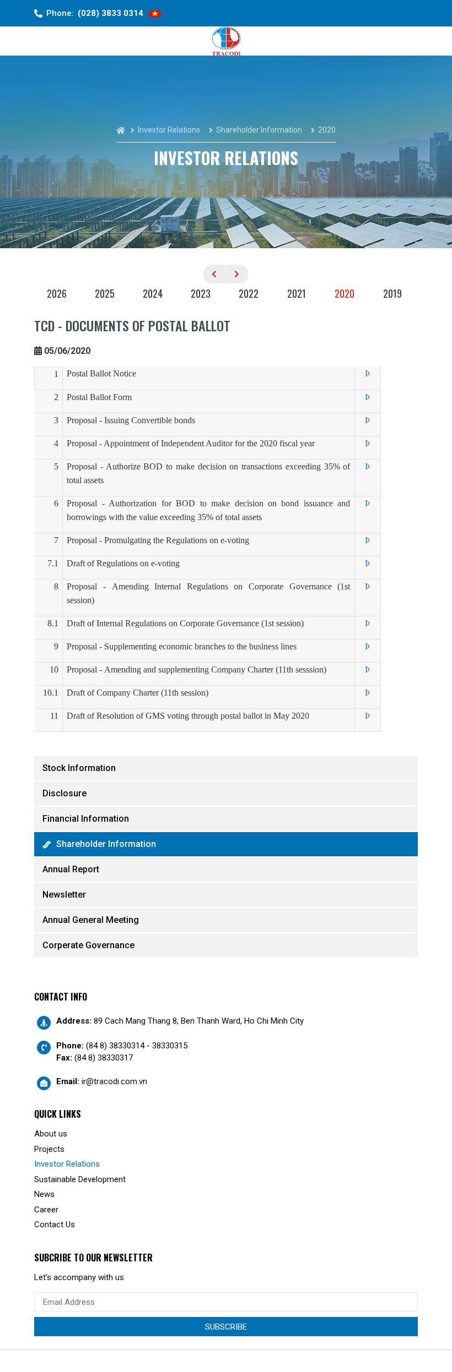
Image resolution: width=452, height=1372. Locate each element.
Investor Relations (67, 1164)
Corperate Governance (88, 945)
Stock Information (79, 768)
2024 (153, 293)
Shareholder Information (106, 844)
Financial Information (85, 818)
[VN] (155, 13)
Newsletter (64, 894)
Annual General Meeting (90, 920)
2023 (201, 293)
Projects (49, 1149)
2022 (249, 293)
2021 (296, 293)
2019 (392, 293)
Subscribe (226, 1327)
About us (50, 1134)
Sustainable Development (80, 1179)
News (44, 1194)
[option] (58, 295)
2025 (105, 293)
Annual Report (70, 869)
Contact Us (54, 1224)
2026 (57, 293)
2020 (344, 293)
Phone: (94, 13)
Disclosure (64, 793)
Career (46, 1210)
